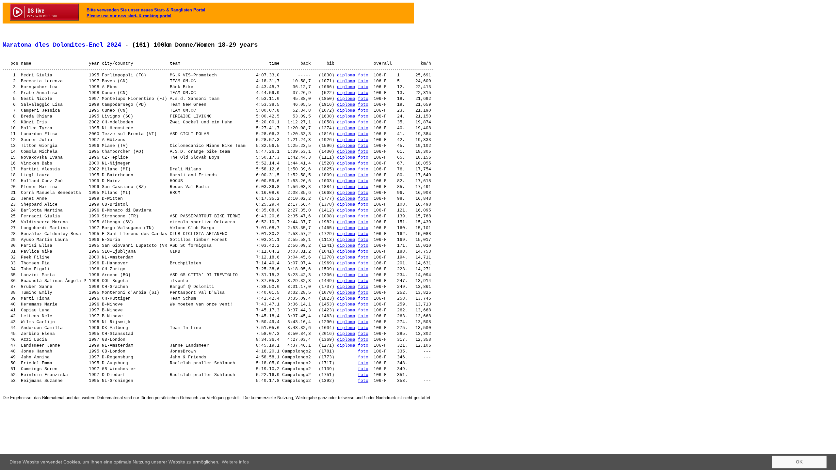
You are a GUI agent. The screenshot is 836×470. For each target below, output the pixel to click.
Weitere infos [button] (235, 461)
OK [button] (799, 461)
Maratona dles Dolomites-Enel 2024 (62, 45)
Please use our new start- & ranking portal (129, 15)
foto (363, 75)
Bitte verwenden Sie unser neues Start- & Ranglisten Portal (146, 10)
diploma (346, 75)
